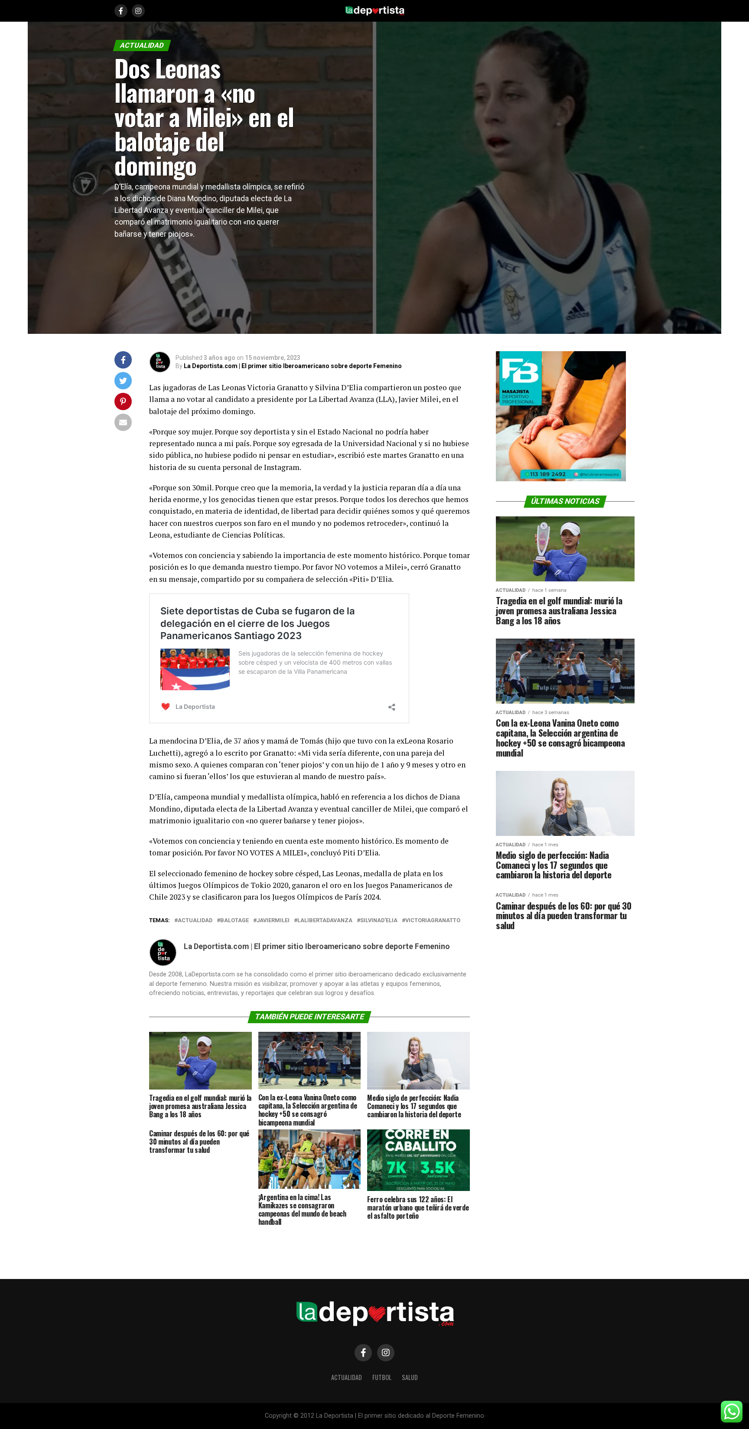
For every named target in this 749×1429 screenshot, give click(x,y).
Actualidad (346, 1377)
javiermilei (273, 920)
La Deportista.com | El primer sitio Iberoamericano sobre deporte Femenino (293, 365)
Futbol (381, 1377)
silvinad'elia (378, 920)
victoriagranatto (432, 920)
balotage (234, 920)
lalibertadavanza (324, 920)
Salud (410, 1377)
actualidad (195, 920)
